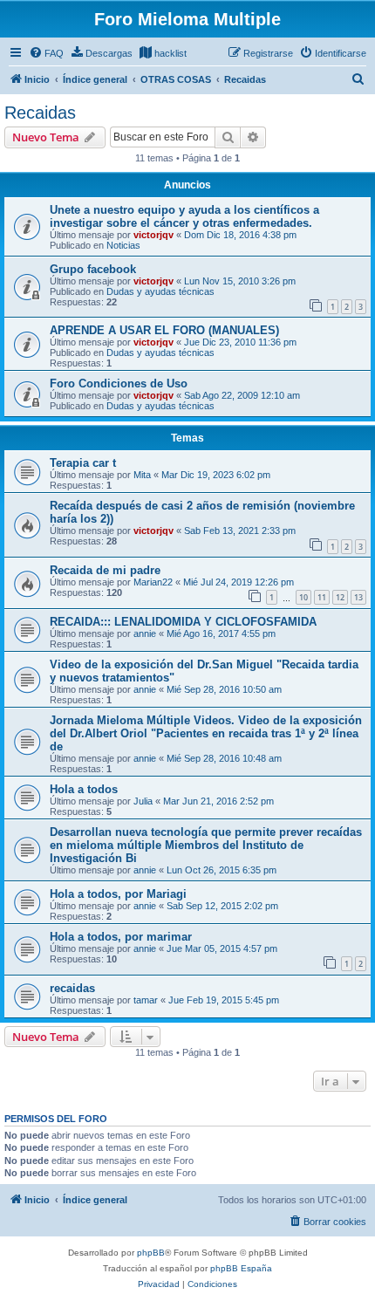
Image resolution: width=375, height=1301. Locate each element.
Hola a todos (84, 789)
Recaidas (40, 112)
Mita (142, 474)
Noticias (123, 245)
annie (144, 633)
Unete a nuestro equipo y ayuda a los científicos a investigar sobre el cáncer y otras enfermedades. (184, 216)
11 (321, 597)
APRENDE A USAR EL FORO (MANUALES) (164, 330)
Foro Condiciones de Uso (119, 383)
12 (340, 597)
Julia (143, 801)
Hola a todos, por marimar (121, 936)
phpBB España (241, 1268)
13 (358, 597)
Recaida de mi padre (105, 570)
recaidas (72, 988)
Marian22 (153, 582)
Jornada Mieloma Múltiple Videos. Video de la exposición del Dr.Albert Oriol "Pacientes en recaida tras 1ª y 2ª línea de (206, 733)
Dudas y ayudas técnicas (160, 291)
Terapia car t (83, 462)
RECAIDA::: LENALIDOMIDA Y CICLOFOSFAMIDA (183, 621)
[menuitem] (46, 53)
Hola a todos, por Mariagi (118, 893)
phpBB (151, 1252)
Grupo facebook (93, 269)
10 (303, 597)
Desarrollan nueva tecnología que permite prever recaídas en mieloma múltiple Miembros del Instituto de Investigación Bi (206, 845)
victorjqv (153, 234)
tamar (145, 1000)
